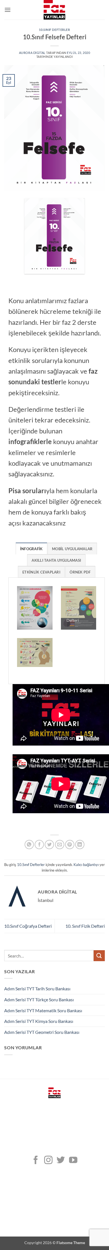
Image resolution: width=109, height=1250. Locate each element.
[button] (7, 10)
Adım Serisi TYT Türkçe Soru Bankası (39, 999)
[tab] (31, 548)
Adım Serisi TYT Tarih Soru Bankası (37, 988)
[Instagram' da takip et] (48, 1160)
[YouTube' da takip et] (73, 1160)
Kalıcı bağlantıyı (86, 864)
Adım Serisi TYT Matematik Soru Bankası (43, 1010)
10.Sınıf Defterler (54, 29)
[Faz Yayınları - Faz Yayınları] (54, 10)
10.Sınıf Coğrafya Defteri (28, 926)
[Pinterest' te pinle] (69, 844)
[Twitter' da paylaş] (49, 844)
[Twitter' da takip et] (60, 1160)
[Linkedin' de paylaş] (79, 844)
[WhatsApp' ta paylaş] (29, 844)
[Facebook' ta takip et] (36, 1160)
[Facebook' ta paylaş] (39, 844)
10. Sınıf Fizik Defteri (85, 926)
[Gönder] (99, 955)
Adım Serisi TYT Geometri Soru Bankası (41, 1032)
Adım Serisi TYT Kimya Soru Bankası (38, 1021)
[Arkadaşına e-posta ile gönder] (59, 844)
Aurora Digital (32, 52)
